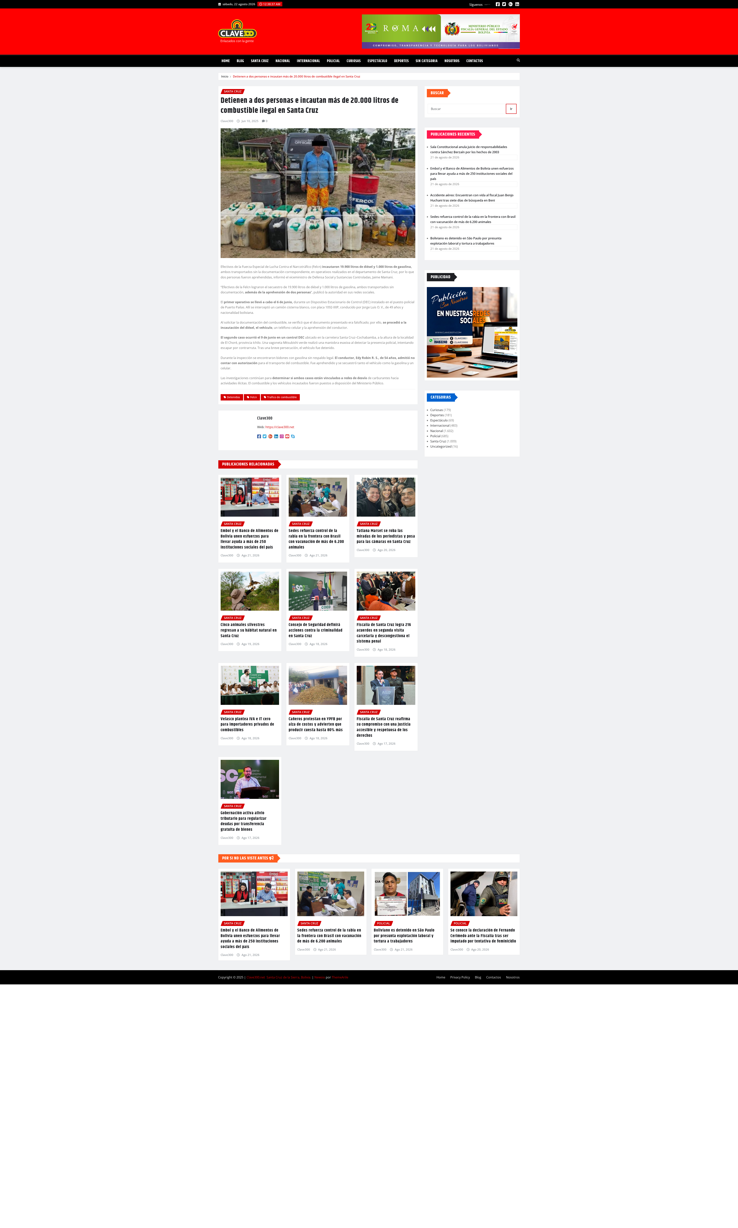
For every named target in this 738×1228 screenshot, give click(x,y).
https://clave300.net (279, 427)
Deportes (401, 61)
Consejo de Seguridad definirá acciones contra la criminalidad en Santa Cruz (315, 630)
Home (226, 61)
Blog (240, 61)
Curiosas (354, 61)
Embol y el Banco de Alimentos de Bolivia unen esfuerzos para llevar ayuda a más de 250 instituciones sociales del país (249, 539)
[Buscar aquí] (518, 60)
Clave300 (227, 121)
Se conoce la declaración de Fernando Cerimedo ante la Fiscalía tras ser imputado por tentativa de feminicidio (483, 936)
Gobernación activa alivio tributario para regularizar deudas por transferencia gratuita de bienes (244, 821)
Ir (511, 109)
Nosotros (452, 61)
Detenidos (233, 397)
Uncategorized (441, 446)
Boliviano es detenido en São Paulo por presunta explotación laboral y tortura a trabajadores (404, 936)
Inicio (224, 76)
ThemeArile (340, 977)
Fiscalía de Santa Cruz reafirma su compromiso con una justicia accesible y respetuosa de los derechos (384, 727)
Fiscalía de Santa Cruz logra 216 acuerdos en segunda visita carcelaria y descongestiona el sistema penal (384, 633)
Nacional (283, 61)
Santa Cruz (260, 61)
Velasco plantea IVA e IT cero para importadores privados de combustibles (247, 724)
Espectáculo (377, 61)
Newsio (319, 977)
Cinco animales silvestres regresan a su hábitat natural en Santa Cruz (249, 630)
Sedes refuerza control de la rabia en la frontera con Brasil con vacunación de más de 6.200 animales (316, 539)
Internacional (308, 61)
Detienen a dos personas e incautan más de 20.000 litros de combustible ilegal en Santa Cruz (296, 76)
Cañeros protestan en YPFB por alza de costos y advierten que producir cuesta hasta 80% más (316, 724)
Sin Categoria (427, 61)
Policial (333, 61)
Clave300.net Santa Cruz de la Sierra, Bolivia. (279, 977)
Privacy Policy (460, 977)
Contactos (474, 61)
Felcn (253, 397)
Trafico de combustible (282, 397)
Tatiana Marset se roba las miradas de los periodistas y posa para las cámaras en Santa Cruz (386, 536)
